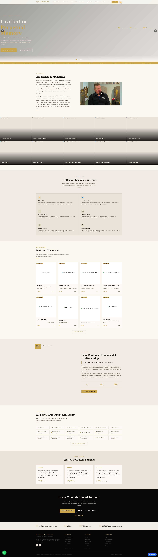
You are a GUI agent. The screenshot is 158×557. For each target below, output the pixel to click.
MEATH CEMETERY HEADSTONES (85, 438)
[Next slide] (155, 30)
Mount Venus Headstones (71, 427)
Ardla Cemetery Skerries (86, 432)
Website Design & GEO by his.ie (66, 554)
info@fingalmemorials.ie (86, 526)
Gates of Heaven (67, 541)
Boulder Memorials (68, 539)
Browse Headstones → (8, 50)
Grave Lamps (87, 537)
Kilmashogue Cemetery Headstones (115, 432)
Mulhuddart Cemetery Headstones (71, 432)
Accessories (65, 2)
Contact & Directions (108, 539)
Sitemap (106, 545)
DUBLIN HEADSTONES (100, 437)
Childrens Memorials (68, 545)
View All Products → (79, 331)
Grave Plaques (87, 543)
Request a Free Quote (67, 510)
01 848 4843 (80, 515)
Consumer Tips (107, 541)
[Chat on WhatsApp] (4, 553)
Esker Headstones (41, 427)
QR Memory (90, 2)
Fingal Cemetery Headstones (101, 427)
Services (82, 2)
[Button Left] (76, 59)
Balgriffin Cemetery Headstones (99, 432)
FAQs (106, 537)
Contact (115, 2)
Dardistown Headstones (115, 427)
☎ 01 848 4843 (25, 50)
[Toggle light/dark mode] (120, 2)
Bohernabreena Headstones (86, 427)
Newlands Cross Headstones (57, 427)
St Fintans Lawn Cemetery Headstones (42, 438)
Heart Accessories (88, 541)
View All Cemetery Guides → (79, 443)
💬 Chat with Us (152, 554)
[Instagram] (40, 545)
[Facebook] (37, 545)
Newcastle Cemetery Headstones (56, 438)
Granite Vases (87, 539)
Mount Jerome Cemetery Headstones (42, 432)
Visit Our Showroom (89, 391)
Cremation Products (88, 545)
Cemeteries (74, 2)
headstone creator (100, 2)
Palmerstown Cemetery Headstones (115, 438)
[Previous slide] (2, 30)
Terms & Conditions (108, 543)
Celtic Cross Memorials (69, 537)
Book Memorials (67, 543)
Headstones (56, 2)
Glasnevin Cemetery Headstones (56, 432)
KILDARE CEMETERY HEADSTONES (71, 438)
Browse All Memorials (87, 510)
